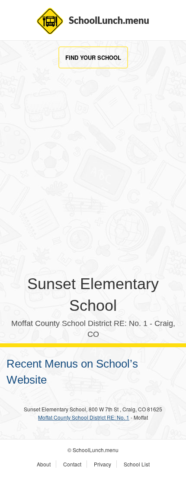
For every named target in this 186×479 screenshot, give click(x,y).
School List (137, 464)
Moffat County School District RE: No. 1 (83, 417)
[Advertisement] (93, 180)
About (44, 464)
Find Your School (93, 57)
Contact (72, 464)
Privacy (102, 464)
